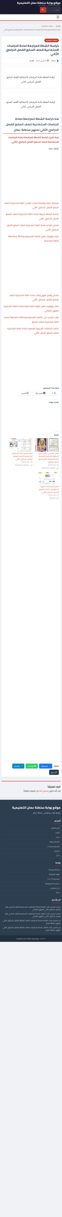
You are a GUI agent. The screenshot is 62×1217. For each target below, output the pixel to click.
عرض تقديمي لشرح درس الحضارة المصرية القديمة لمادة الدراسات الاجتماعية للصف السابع (48, 457)
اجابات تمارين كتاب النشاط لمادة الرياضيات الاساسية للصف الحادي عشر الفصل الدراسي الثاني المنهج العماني (33, 908)
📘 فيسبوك (45, 766)
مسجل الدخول (42, 791)
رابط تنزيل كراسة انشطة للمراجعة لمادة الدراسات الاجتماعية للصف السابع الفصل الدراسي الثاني (33, 139)
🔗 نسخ (54, 772)
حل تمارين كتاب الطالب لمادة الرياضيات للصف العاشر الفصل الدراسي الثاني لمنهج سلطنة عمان (32, 929)
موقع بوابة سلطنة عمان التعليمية (28, 938)
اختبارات (57, 851)
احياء (58, 837)
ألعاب (57, 832)
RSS (58, 892)
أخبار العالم (55, 828)
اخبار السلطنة (55, 841)
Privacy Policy (54, 870)
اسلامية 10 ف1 (53, 879)
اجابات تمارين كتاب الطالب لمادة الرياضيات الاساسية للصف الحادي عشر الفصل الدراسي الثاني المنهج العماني (33, 915)
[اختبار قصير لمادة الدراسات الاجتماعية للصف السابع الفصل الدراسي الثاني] (20, 445)
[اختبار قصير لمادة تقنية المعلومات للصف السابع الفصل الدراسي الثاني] (47, 478)
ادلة (58, 855)
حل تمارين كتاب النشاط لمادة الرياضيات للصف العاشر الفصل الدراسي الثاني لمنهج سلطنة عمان (32, 922)
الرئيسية (58, 25)
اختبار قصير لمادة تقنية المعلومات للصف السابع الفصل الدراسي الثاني (49, 489)
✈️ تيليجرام (18, 766)
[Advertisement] (31, 164)
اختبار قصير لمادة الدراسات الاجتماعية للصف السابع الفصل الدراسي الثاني (22, 456)
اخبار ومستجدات (53, 846)
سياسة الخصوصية (52, 883)
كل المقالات (55, 888)
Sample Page (54, 874)
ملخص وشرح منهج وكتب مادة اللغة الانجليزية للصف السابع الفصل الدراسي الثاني (34, 297)
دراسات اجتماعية (47, 25)
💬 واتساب (31, 766)
